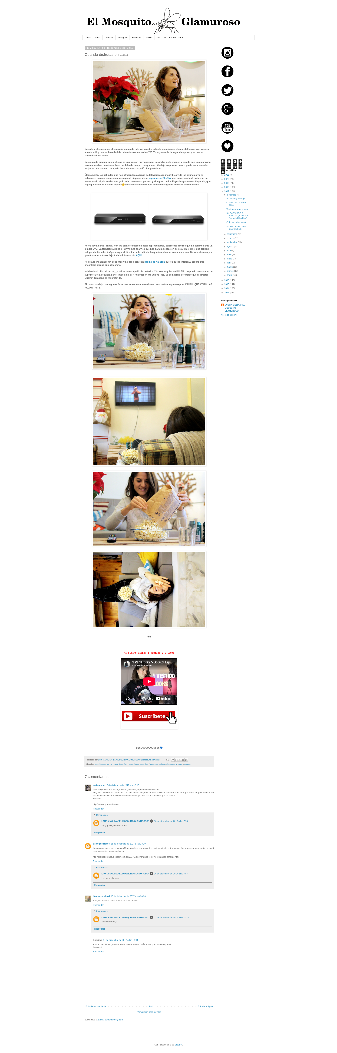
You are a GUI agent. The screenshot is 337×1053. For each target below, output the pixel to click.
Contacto (109, 37)
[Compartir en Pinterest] (186, 760)
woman (187, 764)
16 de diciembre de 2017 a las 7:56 (171, 821)
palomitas (144, 764)
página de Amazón (155, 261)
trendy (180, 764)
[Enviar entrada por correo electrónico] (167, 760)
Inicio (151, 1006)
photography (171, 764)
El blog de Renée (101, 844)
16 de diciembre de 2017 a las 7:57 (171, 874)
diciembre (232, 195)
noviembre (232, 234)
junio (229, 254)
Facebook (136, 37)
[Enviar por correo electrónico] (173, 760)
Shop (97, 37)
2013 (227, 292)
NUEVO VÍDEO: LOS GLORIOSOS (236, 227)
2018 (227, 187)
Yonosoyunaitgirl (101, 896)
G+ (158, 37)
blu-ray (110, 764)
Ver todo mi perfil (229, 315)
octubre (230, 238)
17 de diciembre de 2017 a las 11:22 (171, 917)
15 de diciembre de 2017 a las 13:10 (128, 844)
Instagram (122, 37)
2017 (227, 191)
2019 (227, 183)
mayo (230, 259)
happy (130, 764)
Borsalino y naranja (235, 198)
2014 (227, 288)
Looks (88, 37)
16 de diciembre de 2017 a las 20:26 (128, 896)
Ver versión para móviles (149, 1012)
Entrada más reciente (95, 1006)
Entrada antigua (205, 1006)
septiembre (232, 242)
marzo (230, 267)
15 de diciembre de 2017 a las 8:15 (122, 785)
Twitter (149, 37)
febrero (230, 271)
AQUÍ (139, 255)
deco (121, 764)
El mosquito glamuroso (150, 760)
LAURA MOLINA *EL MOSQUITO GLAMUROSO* (125, 821)
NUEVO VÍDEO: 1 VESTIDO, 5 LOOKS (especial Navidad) (237, 216)
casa (116, 764)
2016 (227, 280)
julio (229, 250)
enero (230, 275)
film (125, 764)
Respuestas (102, 815)
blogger (103, 764)
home (136, 764)
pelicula (162, 764)
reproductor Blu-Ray (160, 178)
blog (96, 764)
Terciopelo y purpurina (237, 209)
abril (229, 263)
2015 (227, 284)
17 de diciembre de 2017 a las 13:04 (120, 940)
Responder (98, 809)
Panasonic (153, 764)
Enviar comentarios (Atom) (110, 1020)
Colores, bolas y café (236, 222)
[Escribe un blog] (176, 760)
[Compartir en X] (179, 760)
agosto (230, 246)
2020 (227, 179)
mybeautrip (98, 785)
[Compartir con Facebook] (183, 760)
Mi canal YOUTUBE (173, 37)
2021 (227, 175)
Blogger (178, 1045)
